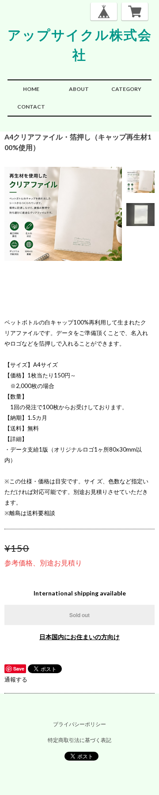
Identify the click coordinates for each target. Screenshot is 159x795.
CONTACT (31, 106)
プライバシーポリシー (79, 724)
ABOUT (79, 89)
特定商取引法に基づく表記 (79, 740)
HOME (31, 89)
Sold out (79, 615)
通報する (15, 679)
